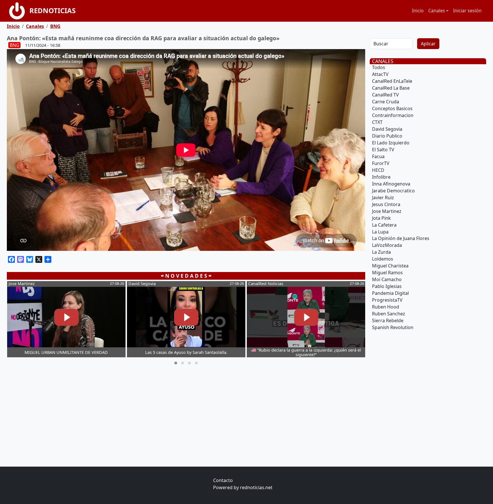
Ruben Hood (385, 307)
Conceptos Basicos (392, 108)
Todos (378, 67)
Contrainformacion (392, 115)
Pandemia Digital (390, 293)
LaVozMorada (387, 245)
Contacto (223, 480)
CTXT (377, 122)
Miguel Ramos (387, 272)
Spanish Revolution (392, 327)
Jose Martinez (386, 211)
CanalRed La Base (391, 88)
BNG (55, 26)
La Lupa (380, 232)
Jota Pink (381, 218)
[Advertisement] (178, 417)
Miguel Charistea (390, 266)
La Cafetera (384, 225)
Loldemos (382, 259)
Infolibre (381, 177)
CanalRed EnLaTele (392, 81)
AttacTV (380, 74)
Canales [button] (436, 10)
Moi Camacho (387, 279)
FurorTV (380, 163)
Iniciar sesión (467, 10)
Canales (35, 26)
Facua (378, 156)
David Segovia (387, 129)
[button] (175, 363)
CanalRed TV (385, 95)
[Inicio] (19, 10)
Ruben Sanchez (388, 314)
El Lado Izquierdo (390, 143)
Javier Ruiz (383, 197)
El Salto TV (383, 149)
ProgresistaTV (387, 300)
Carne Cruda (385, 101)
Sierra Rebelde (387, 320)
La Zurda (381, 252)
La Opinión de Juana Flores (400, 238)
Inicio (418, 10)
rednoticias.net (256, 487)
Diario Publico (387, 136)
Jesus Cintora (386, 204)
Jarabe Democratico (393, 191)
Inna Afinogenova (391, 184)
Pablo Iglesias (387, 286)
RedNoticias (52, 10)
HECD (378, 170)
